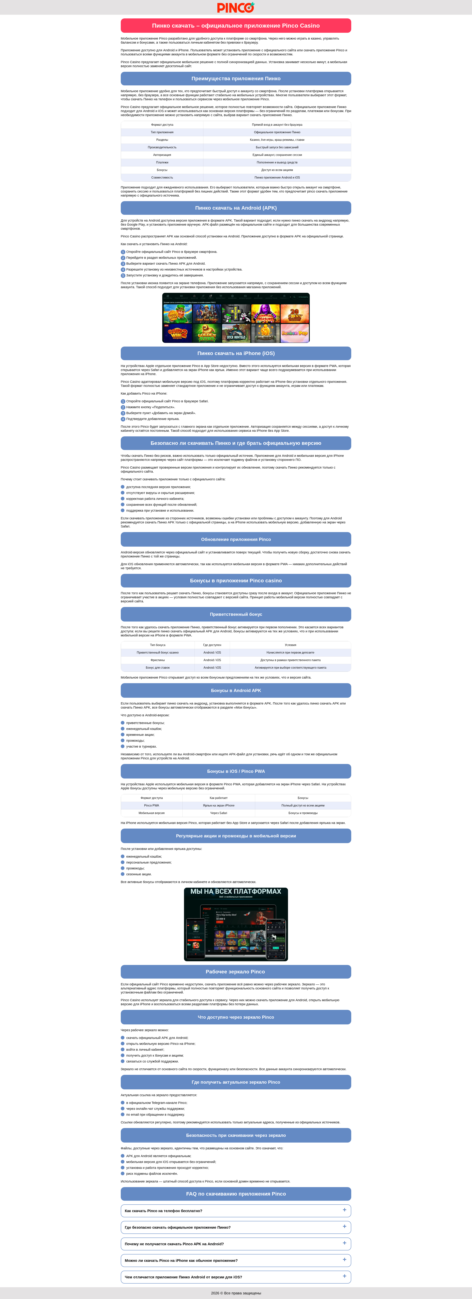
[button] (465, 1101)
